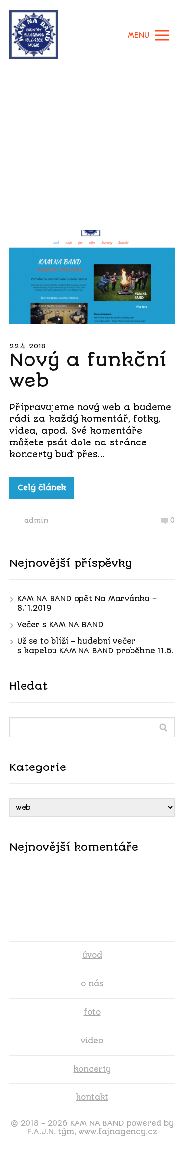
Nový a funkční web (87, 370)
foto (92, 1012)
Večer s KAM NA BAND (60, 624)
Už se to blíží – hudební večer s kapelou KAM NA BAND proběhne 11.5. (95, 646)
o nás (92, 983)
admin (36, 520)
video (92, 1040)
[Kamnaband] (33, 35)
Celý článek (42, 487)
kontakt (92, 1097)
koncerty (92, 1069)
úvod (92, 955)
